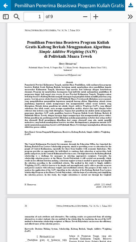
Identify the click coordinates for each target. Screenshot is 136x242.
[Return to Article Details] (5, 5)
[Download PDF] (130, 5)
